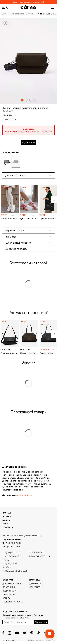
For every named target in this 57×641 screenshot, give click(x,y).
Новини (6, 516)
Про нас (6, 513)
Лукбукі (6, 520)
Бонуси (6, 598)
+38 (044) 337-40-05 (11, 552)
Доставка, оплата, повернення (11, 585)
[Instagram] (9, 633)
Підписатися (28, 142)
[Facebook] (3, 633)
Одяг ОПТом (35, 587)
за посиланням (23, 495)
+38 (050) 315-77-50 (11, 563)
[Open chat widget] (49, 633)
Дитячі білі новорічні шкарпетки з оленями (29, 218)
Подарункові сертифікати (9, 593)
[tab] (28, 230)
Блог (5, 524)
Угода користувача (12, 602)
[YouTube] (17, 633)
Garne (5, 13)
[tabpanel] (28, 203)
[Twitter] (24, 632)
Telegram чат (36, 552)
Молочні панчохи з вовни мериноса (10, 218)
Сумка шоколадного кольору (29, 353)
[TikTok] (38, 633)
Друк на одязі (36, 583)
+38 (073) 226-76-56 (11, 571)
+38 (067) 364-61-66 (11, 556)
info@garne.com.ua (39, 556)
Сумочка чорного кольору (10, 353)
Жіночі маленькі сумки (22, 13)
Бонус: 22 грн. (9, 120)
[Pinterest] (31, 633)
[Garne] (28, 7)
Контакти (7, 527)
